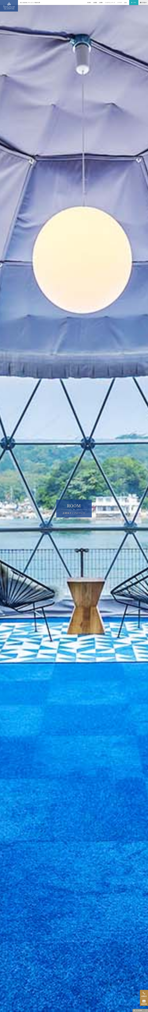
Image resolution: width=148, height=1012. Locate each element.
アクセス (119, 2)
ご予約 (134, 2)
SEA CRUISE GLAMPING (9, 6)
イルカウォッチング (110, 2)
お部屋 (95, 2)
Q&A (125, 2)
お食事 (100, 2)
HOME (89, 2)
